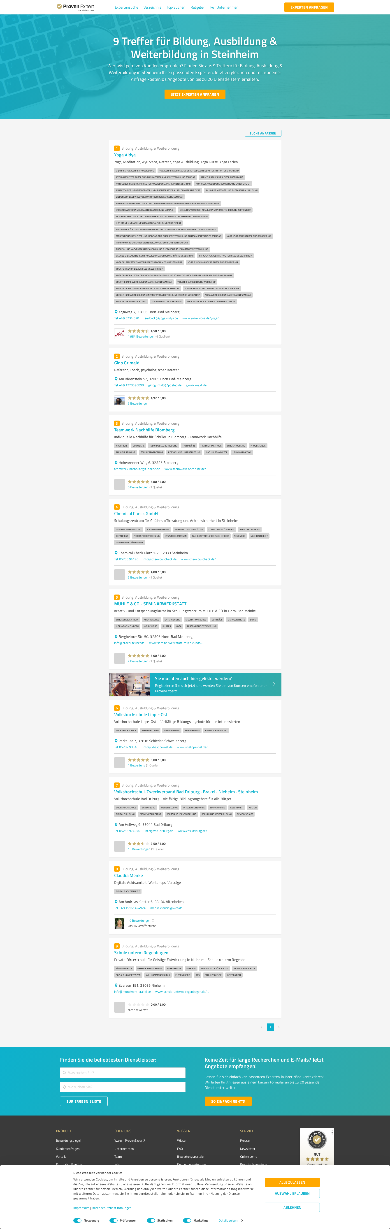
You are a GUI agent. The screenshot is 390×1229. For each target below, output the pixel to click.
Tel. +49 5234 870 (126, 318)
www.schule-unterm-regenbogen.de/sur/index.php (182, 991)
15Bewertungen (139, 849)
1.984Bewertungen (141, 336)
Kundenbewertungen (191, 1164)
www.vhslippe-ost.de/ (192, 747)
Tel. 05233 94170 (126, 559)
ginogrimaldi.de (196, 385)
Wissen (182, 1140)
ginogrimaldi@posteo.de (164, 385)
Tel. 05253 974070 (127, 831)
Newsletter (247, 1148)
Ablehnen (292, 1207)
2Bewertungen (138, 661)
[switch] (113, 1220)
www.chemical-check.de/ (198, 559)
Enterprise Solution (69, 1164)
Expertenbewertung (253, 1164)
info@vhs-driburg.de (159, 831)
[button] (126, 7)
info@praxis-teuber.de (129, 643)
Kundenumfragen (68, 1148)
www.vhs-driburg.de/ (192, 831)
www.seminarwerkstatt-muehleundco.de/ (176, 643)
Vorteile (61, 1156)
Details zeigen (228, 1220)
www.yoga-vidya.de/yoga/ (200, 318)
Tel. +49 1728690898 (129, 385)
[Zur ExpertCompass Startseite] (84, 7)
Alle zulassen (292, 1182)
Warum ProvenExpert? (129, 1140)
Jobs (117, 1164)
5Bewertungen (138, 403)
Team (118, 1156)
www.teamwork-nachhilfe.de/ (185, 469)
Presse (245, 1140)
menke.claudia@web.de (166, 908)
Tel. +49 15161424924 (130, 908)
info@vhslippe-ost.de (157, 747)
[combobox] (123, 1072)
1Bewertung (136, 765)
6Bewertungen (138, 487)
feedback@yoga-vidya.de (161, 318)
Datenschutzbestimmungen (112, 1208)
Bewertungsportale (190, 1156)
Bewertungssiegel (68, 1140)
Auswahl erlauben (292, 1193)
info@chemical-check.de (159, 559)
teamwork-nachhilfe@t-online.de (137, 469)
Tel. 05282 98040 (126, 747)
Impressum (81, 1208)
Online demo (248, 1156)
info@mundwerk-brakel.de (132, 991)
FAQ (180, 1148)
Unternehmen (124, 1148)
